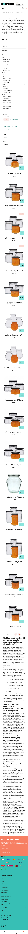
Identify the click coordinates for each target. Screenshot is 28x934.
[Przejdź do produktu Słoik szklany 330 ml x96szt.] (14, 613)
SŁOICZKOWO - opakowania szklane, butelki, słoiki (10, 12)
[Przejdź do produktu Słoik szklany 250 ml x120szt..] (14, 386)
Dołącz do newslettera (7, 852)
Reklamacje (3, 904)
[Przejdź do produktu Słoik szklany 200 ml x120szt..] (14, 192)
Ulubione (2, 894)
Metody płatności (4, 901)
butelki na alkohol (7, 754)
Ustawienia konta (4, 892)
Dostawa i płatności (4, 899)
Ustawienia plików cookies (6, 885)
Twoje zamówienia (4, 890)
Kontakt (2, 881)
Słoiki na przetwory (14, 119)
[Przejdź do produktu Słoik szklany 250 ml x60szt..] (14, 451)
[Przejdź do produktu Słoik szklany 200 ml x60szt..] (14, 257)
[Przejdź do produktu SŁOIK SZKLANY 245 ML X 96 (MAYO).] (14, 354)
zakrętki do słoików (18, 694)
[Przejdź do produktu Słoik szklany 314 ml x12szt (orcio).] (14, 483)
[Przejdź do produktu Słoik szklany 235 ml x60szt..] (14, 289)
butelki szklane (14, 698)
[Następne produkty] (15, 634)
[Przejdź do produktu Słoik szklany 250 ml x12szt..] (14, 419)
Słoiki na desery (15, 126)
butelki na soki (16, 754)
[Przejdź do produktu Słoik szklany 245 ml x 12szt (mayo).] (14, 322)
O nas (2, 883)
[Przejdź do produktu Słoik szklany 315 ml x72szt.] (14, 548)
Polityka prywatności (5, 880)
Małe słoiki (6, 129)
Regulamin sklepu (4, 878)
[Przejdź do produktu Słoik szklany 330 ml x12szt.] (14, 580)
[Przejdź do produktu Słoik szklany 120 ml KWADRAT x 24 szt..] (14, 160)
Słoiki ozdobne (7, 126)
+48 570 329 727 (19, 4)
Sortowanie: (5, 141)
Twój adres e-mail (4, 848)
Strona (8, 634)
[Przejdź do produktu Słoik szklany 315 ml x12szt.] (14, 516)
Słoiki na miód (17, 122)
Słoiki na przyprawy (8, 122)
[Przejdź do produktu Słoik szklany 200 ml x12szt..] (14, 224)
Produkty (22, 12)
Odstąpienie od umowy (5, 903)
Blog (2, 910)
